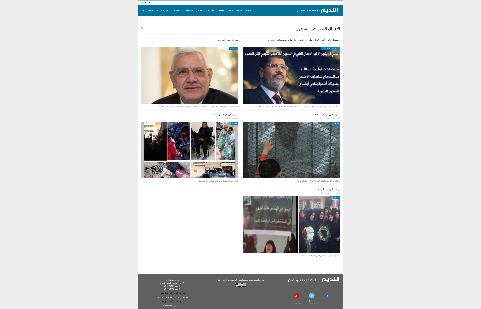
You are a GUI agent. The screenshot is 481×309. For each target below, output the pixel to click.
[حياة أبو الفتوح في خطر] (189, 75)
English (165, 10)
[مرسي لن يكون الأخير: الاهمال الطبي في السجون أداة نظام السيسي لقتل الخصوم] (291, 75)
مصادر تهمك (188, 10)
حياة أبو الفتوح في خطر (228, 40)
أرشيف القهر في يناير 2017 (328, 189)
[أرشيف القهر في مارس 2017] (291, 150)
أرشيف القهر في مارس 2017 (327, 114)
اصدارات (221, 10)
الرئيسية (249, 10)
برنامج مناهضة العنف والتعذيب (330, 48)
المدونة (211, 10)
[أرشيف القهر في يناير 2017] (291, 224)
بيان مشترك (233, 48)
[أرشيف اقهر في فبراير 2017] (189, 150)
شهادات (200, 10)
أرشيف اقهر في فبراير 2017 (226, 114)
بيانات (230, 10)
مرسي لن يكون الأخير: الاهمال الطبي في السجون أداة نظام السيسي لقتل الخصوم (304, 40)
